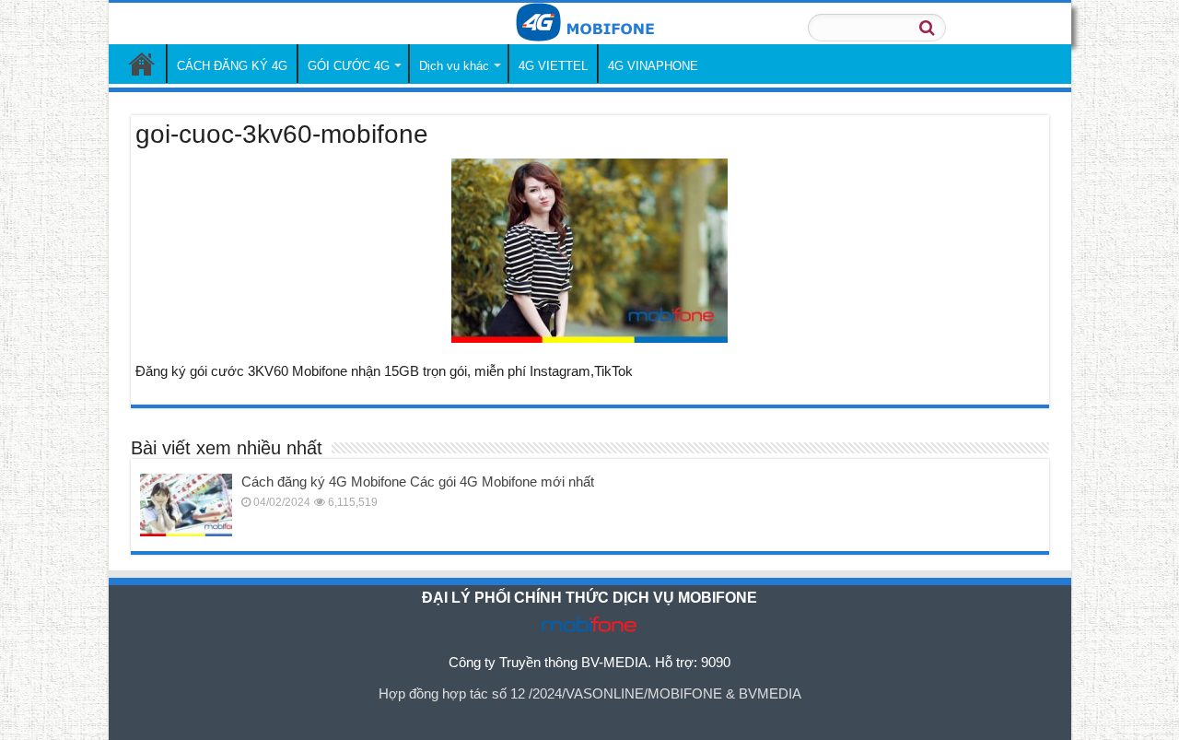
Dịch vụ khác (454, 66)
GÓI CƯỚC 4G (349, 66)
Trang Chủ (142, 63)
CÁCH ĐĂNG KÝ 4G (232, 66)
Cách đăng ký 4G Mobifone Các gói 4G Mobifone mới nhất (417, 481)
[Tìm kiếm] (926, 28)
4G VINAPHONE (653, 66)
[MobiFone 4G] (590, 23)
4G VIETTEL (553, 66)
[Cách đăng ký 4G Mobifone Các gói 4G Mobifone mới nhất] (186, 505)
